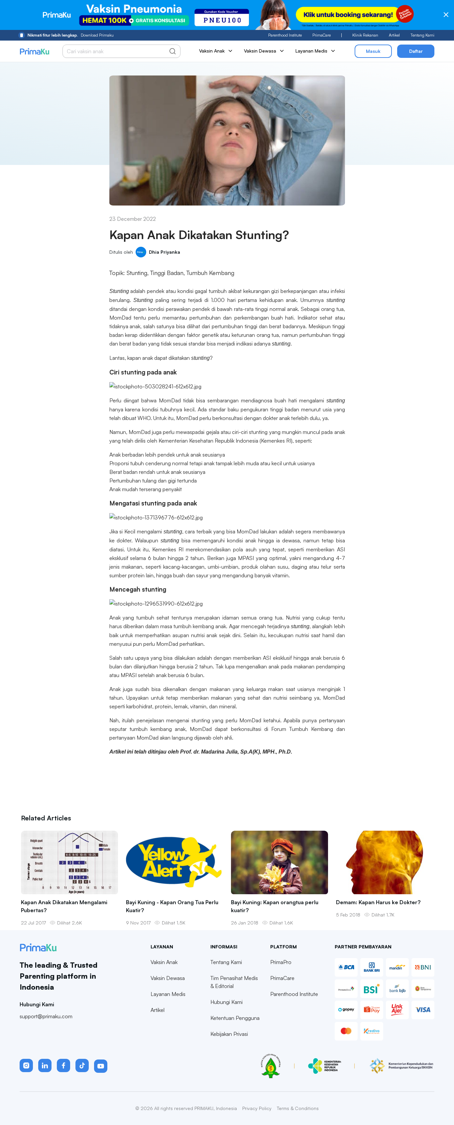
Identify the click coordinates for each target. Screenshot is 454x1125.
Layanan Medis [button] (311, 51)
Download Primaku (71, 35)
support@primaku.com (46, 1016)
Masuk (373, 51)
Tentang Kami (422, 35)
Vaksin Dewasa (168, 978)
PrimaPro (280, 962)
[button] (26, 1065)
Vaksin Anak (164, 962)
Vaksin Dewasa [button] (260, 51)
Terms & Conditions (298, 1108)
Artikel (394, 35)
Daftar (416, 51)
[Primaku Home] (34, 51)
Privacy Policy (257, 1108)
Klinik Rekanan (365, 35)
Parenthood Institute (285, 35)
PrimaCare (321, 35)
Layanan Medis (168, 994)
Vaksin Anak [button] (212, 51)
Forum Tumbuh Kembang (302, 729)
